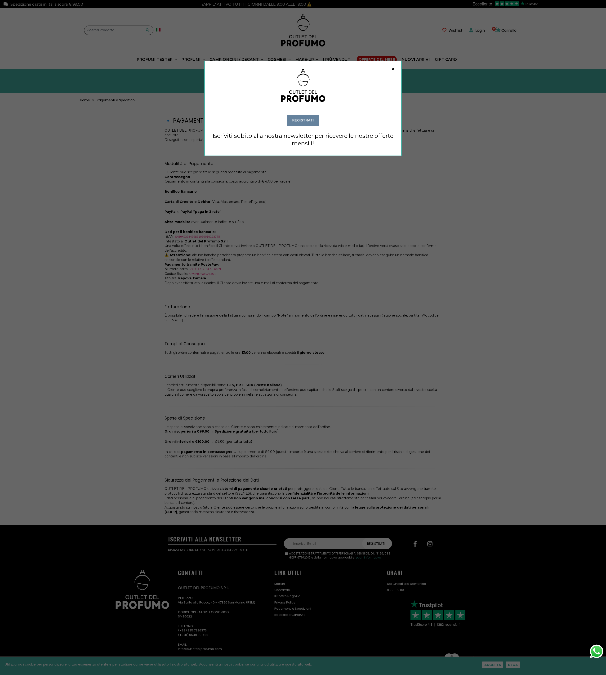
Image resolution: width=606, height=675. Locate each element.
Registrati (303, 120)
